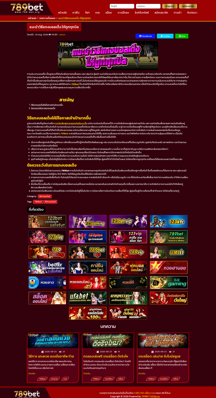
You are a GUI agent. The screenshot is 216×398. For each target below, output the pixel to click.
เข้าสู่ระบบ (169, 6)
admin (62, 34)
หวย (97, 13)
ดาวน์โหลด (123, 13)
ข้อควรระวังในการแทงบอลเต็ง (43, 108)
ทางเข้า (178, 13)
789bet (38, 201)
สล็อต (108, 13)
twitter (167, 36)
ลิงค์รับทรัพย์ (142, 13)
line (183, 36)
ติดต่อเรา (192, 13)
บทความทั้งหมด (47, 18)
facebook (147, 36)
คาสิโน (75, 13)
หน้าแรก (32, 18)
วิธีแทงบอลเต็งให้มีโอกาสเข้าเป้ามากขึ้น (47, 104)
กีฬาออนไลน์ (44, 196)
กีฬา (87, 13)
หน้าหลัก (62, 13)
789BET (146, 396)
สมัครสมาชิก (188, 6)
